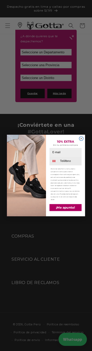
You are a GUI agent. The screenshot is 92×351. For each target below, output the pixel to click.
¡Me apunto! (65, 208)
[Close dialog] (81, 138)
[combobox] (54, 161)
